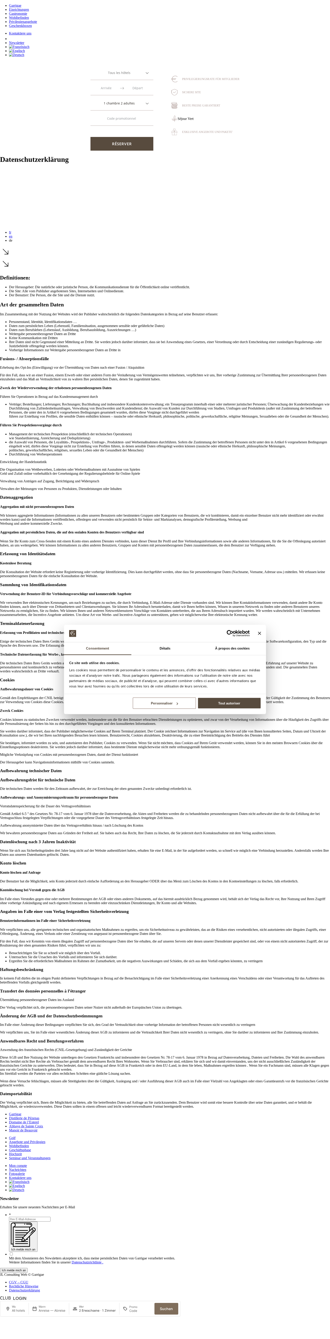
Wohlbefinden (19, 18)
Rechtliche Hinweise (23, 1286)
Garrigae (15, 5)
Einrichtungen (19, 9)
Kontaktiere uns (20, 33)
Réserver (122, 143)
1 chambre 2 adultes (119, 103)
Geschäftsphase (20, 1150)
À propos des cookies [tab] (232, 648)
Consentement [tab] (97, 648)
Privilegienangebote (23, 22)
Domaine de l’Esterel (24, 1122)
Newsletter (16, 43)
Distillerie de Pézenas (24, 1118)
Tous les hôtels (119, 73)
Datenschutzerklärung (24, 1290)
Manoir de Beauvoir (23, 1130)
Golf (12, 1138)
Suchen (166, 1308)
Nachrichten (17, 1170)
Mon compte (18, 1166)
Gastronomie (18, 13)
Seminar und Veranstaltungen (30, 1158)
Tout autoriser (229, 703)
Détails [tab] (165, 648)
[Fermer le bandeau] (259, 633)
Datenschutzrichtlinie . (87, 1262)
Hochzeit (15, 1154)
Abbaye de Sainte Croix (26, 1126)
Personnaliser (162, 703)
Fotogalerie (17, 1174)
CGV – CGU (18, 1282)
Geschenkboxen (20, 26)
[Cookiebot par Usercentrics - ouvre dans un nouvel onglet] (230, 633)
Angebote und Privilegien (27, 1142)
